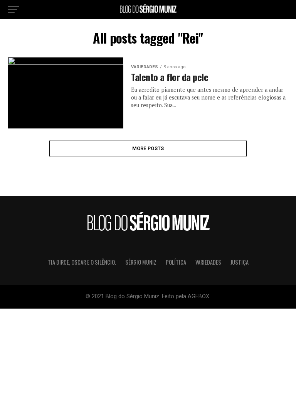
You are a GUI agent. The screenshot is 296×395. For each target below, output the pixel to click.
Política (176, 262)
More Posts (148, 148)
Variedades (208, 262)
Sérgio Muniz (140, 262)
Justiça (239, 262)
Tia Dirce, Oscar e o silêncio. (82, 262)
